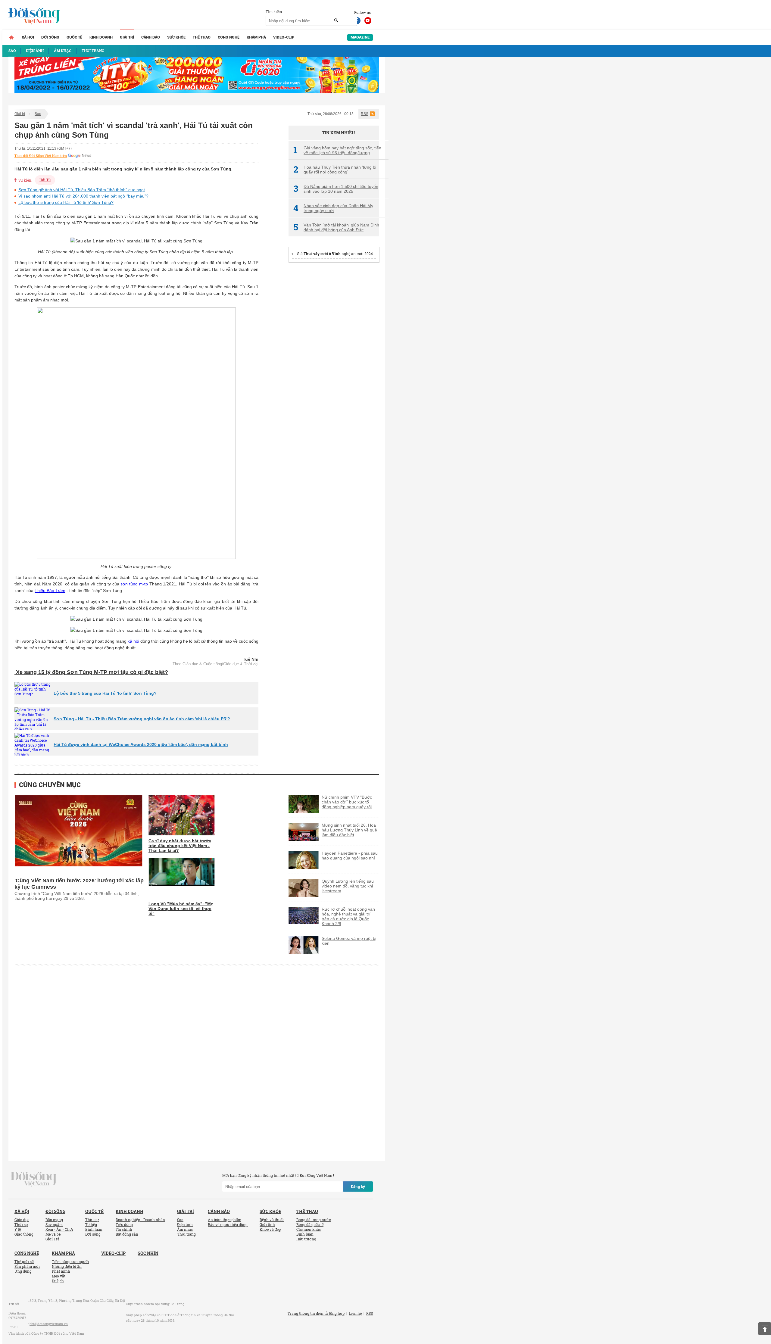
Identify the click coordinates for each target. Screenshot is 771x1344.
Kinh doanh (101, 37)
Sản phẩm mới (27, 1266)
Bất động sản (127, 1234)
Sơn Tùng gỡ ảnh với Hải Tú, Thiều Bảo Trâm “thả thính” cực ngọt (81, 189)
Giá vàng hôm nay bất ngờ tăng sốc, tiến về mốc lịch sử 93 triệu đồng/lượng (337, 150)
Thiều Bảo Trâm (50, 590)
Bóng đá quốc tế (309, 1224)
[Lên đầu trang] (764, 1328)
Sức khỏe (176, 37)
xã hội (133, 641)
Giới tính (267, 1224)
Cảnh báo (150, 37)
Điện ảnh (185, 1224)
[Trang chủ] (11, 37)
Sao (38, 114)
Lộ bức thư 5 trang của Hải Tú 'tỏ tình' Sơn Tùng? (66, 202)
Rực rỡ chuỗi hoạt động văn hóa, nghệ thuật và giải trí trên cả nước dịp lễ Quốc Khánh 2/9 (348, 916)
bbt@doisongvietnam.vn (49, 1323)
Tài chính (124, 1229)
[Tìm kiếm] (336, 20)
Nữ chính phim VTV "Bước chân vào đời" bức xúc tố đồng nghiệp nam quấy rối (347, 802)
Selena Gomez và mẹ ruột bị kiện (349, 941)
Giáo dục (21, 1219)
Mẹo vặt (58, 1276)
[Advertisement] (334, 358)
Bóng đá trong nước (313, 1219)
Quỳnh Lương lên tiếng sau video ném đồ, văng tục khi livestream (348, 886)
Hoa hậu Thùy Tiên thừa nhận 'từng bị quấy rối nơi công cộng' (334, 169)
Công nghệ (228, 37)
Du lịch (58, 1280)
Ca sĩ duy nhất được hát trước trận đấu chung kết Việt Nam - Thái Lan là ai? (179, 845)
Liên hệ (355, 1313)
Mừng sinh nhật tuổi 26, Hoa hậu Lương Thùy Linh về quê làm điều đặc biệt (349, 830)
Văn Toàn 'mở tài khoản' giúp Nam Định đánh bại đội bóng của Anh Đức (336, 227)
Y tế (17, 1229)
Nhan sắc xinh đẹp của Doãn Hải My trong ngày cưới (333, 208)
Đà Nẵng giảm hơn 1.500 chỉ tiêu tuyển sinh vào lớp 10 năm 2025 (335, 189)
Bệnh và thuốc (272, 1219)
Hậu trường (306, 1238)
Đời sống (50, 37)
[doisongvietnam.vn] (34, 1178)
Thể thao (202, 37)
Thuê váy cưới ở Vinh (322, 253)
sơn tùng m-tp (134, 584)
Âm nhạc (185, 1229)
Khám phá (256, 37)
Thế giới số (24, 1261)
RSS (364, 114)
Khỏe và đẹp (270, 1229)
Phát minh (61, 1271)
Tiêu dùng (124, 1224)
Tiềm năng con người (70, 1261)
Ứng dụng (23, 1271)
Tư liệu (91, 1224)
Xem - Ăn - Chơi (59, 1229)
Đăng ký (358, 1186)
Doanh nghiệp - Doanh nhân (140, 1219)
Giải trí (127, 37)
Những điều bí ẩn (67, 1266)
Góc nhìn (148, 1253)
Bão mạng (54, 1219)
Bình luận (93, 1229)
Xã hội (28, 37)
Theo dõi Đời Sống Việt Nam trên (40, 156)
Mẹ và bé (53, 1234)
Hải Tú (45, 179)
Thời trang (186, 1234)
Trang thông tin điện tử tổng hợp (316, 1313)
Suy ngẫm (54, 1224)
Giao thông (23, 1234)
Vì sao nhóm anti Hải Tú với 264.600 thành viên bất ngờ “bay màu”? (83, 196)
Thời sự (21, 1224)
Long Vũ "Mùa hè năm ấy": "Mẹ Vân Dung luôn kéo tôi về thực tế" (180, 908)
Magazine (360, 37)
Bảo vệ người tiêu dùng (228, 1224)
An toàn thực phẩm (224, 1219)
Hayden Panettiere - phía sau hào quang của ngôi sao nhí (350, 855)
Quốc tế (74, 37)
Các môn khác (308, 1229)
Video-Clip (283, 37)
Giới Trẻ (52, 1238)
